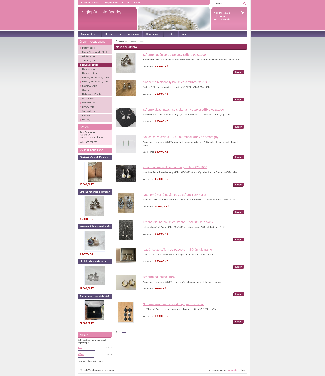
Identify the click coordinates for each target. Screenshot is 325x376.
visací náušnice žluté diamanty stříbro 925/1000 (175, 167)
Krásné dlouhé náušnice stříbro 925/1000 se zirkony (178, 222)
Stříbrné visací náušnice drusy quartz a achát (173, 304)
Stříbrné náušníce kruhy (159, 277)
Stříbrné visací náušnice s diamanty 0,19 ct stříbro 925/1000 (183, 109)
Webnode (232, 370)
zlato (80, 348)
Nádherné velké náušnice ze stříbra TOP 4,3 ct (174, 194)
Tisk (138, 2)
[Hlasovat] (95, 350)
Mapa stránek (112, 2)
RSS (127, 2)
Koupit (238, 72)
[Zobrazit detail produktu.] (126, 72)
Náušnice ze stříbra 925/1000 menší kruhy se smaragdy (180, 137)
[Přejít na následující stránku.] (123, 332)
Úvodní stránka (91, 2)
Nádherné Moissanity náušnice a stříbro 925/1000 (176, 82)
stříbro (81, 354)
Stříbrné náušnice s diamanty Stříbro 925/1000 (174, 54)
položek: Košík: (222, 16)
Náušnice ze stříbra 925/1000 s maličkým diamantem (178, 249)
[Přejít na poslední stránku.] (125, 332)
